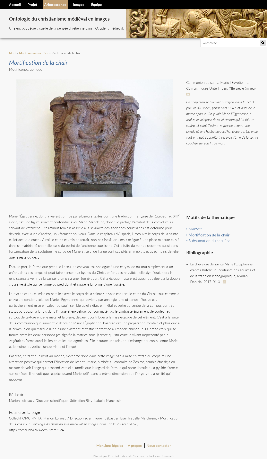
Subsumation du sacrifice (209, 240)
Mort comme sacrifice (33, 53)
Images (78, 4)
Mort (12, 53)
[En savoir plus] (188, 94)
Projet (32, 4)
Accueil (15, 4)
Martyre (195, 229)
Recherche (262, 43)
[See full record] (225, 281)
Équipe (96, 4)
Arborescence (55, 4)
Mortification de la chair (209, 235)
